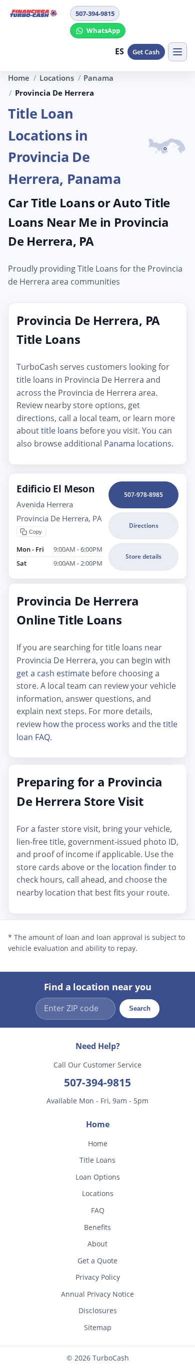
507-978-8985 (143, 494)
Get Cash (146, 51)
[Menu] (177, 51)
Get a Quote (98, 1260)
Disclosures (97, 1311)
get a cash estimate (53, 672)
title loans (59, 430)
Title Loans (98, 1160)
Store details (144, 556)
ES (119, 51)
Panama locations (138, 443)
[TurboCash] (36, 13)
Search (139, 1009)
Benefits (97, 1227)
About (98, 1243)
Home (19, 78)
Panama (99, 78)
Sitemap (98, 1327)
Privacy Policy (98, 1277)
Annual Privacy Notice (97, 1294)
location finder (139, 866)
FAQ (97, 1210)
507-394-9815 (95, 13)
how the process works (86, 724)
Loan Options (98, 1177)
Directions (143, 525)
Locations (57, 78)
